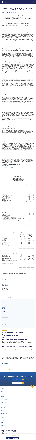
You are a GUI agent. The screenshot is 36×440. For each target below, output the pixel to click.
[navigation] (33, 2)
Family (9, 295)
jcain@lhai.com (4, 293)
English (3, 308)
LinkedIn (11, 167)
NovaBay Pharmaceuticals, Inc (20, 25)
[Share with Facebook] (9, 12)
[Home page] (5, 2)
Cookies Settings (8, 438)
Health (11, 295)
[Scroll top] (32, 386)
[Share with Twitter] (7, 12)
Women (18, 295)
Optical (27, 295)
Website (8, 168)
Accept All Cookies (15, 438)
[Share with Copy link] (13, 12)
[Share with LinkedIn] (5, 12)
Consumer (15, 295)
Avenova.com (4, 174)
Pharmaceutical (23, 295)
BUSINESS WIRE (11, 25)
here (26, 113)
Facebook (7, 165)
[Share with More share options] (15, 12)
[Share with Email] (11, 12)
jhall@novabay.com (5, 285)
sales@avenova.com (16, 173)
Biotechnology (10, 297)
